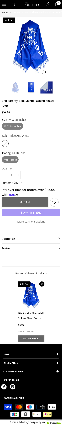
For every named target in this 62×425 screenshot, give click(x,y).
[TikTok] (12, 386)
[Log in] (48, 4)
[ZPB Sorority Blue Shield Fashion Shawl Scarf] (31, 295)
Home (5, 12)
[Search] (14, 4)
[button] (51, 72)
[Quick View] (41, 284)
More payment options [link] (31, 221)
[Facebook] (4, 386)
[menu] (4, 4)
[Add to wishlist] (54, 202)
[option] (31, 46)
